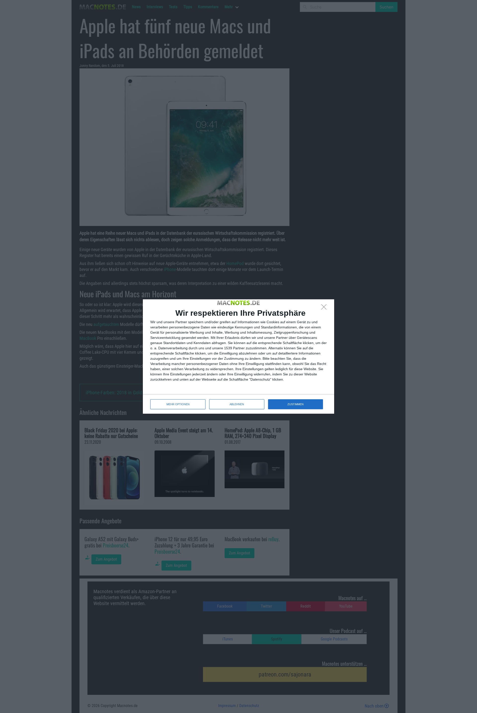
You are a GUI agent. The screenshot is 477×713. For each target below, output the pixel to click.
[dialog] (238, 356)
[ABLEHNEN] (325, 308)
